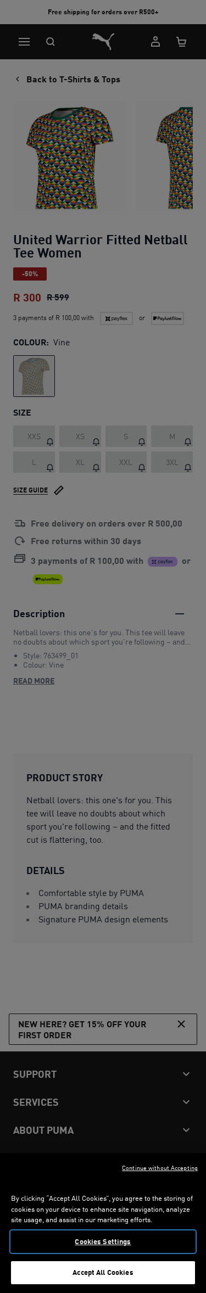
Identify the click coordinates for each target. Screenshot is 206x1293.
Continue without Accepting (160, 1168)
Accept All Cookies (103, 1272)
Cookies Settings (103, 1241)
